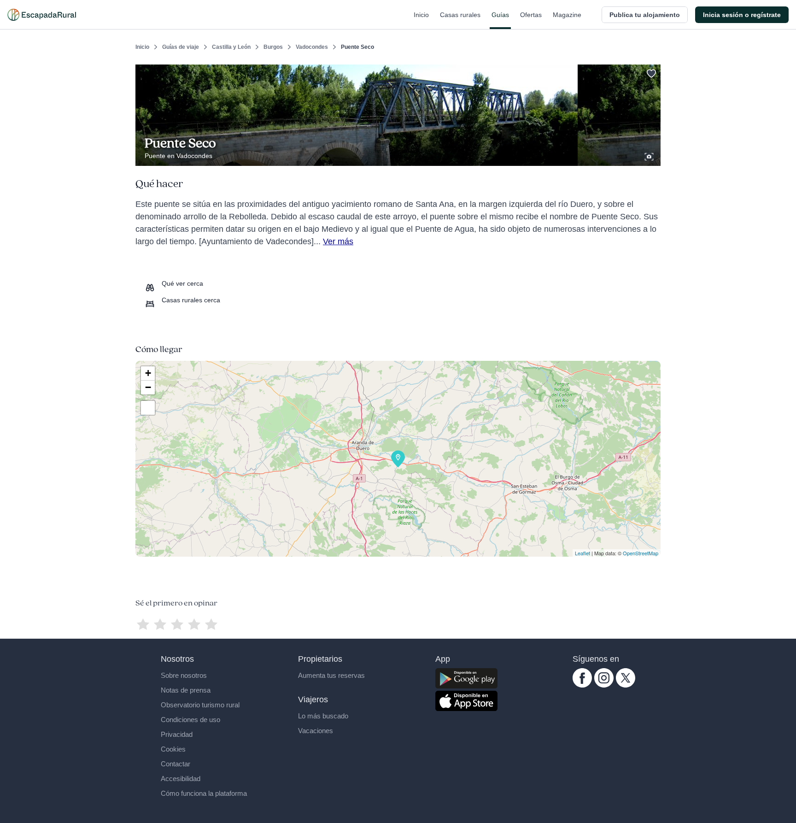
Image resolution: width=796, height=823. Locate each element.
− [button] (148, 387)
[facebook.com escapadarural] (582, 685)
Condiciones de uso (190, 719)
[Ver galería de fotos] (650, 155)
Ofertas (531, 14)
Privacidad (177, 734)
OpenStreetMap (640, 553)
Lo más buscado (323, 716)
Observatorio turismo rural (200, 705)
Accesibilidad (180, 778)
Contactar (175, 764)
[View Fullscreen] (148, 408)
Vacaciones (315, 731)
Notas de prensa (186, 690)
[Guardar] (650, 71)
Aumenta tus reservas (331, 675)
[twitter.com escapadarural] (625, 685)
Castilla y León (231, 47)
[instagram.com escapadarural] (604, 685)
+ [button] (148, 373)
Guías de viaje (180, 47)
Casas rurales (460, 14)
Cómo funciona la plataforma (204, 793)
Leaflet (582, 553)
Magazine (567, 14)
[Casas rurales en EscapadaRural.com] (41, 15)
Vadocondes (312, 47)
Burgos (273, 47)
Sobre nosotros (184, 675)
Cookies (173, 749)
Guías (500, 14)
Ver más (338, 241)
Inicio (421, 14)
